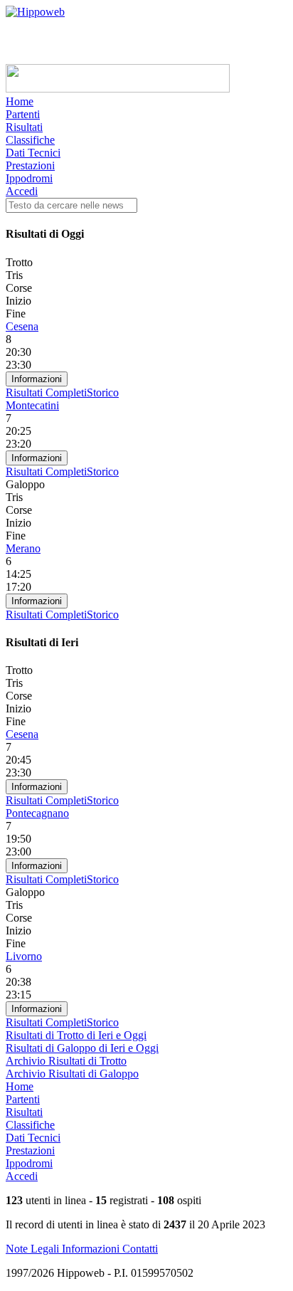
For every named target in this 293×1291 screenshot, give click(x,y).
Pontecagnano (37, 813)
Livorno (24, 956)
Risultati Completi (46, 392)
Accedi (22, 191)
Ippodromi (29, 178)
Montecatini (32, 405)
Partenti (23, 114)
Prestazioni (30, 165)
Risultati (24, 127)
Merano (23, 548)
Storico (103, 392)
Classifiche (30, 140)
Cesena (22, 326)
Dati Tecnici (33, 153)
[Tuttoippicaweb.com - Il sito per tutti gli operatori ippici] (118, 89)
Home (19, 101)
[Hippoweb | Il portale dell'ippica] (35, 12)
